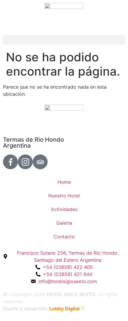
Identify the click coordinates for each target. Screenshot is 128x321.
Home (64, 182)
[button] (64, 40)
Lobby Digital (64, 309)
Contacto (64, 236)
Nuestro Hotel (64, 196)
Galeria (64, 223)
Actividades (64, 209)
